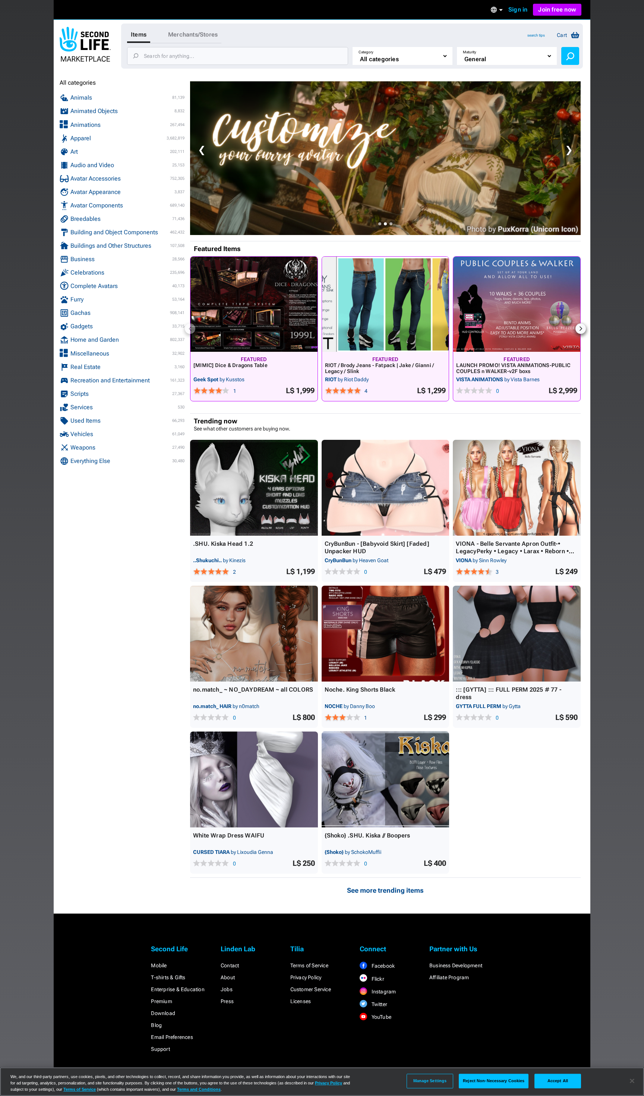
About (228, 977)
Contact (230, 965)
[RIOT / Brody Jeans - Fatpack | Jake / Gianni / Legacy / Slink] (385, 304)
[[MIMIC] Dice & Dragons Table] (254, 304)
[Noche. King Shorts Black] (385, 634)
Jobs (227, 989)
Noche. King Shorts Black (360, 689)
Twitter (378, 1004)
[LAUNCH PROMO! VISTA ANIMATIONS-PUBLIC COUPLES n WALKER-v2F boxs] (516, 304)
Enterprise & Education (177, 989)
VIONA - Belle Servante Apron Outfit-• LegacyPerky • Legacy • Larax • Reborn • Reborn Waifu (512, 551)
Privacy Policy (306, 977)
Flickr (377, 979)
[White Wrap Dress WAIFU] (254, 779)
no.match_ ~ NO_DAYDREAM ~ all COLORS (253, 689)
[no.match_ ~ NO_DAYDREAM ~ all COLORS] (254, 634)
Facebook (382, 966)
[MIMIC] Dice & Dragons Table (230, 365)
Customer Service (310, 989)
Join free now (557, 9)
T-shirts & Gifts (168, 977)
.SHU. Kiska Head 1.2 (223, 543)
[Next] (580, 328)
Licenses (300, 1001)
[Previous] (190, 328)
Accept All (557, 1080)
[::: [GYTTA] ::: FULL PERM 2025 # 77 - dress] (517, 634)
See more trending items (385, 890)
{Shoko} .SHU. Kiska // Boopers (367, 835)
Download (163, 1013)
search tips (536, 35)
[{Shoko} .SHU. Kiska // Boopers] (385, 779)
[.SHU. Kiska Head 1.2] (254, 488)
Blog (156, 1025)
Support (160, 1049)
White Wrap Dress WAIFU (228, 835)
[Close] (632, 1081)
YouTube (380, 1017)
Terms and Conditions (199, 1089)
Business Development (455, 965)
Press (227, 1001)
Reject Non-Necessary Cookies (493, 1080)
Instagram (383, 992)
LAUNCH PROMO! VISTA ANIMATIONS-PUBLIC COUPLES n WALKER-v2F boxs (513, 368)
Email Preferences (172, 1037)
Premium (161, 1001)
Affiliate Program (449, 977)
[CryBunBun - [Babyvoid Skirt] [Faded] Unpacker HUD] (385, 488)
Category (366, 52)
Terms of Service (309, 965)
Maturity (469, 52)
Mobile (159, 965)
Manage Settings (430, 1080)
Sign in (517, 9)
